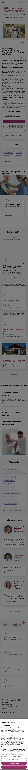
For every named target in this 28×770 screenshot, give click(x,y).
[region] (14, 744)
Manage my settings (14, 759)
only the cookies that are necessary (17, 741)
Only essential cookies (14, 763)
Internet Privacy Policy (6, 756)
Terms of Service (16, 756)
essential (20, 730)
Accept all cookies (14, 767)
